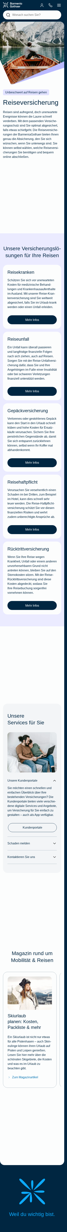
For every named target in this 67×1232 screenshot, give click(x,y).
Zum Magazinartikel (25, 1077)
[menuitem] (42, 5)
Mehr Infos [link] (32, 319)
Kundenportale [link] (32, 827)
